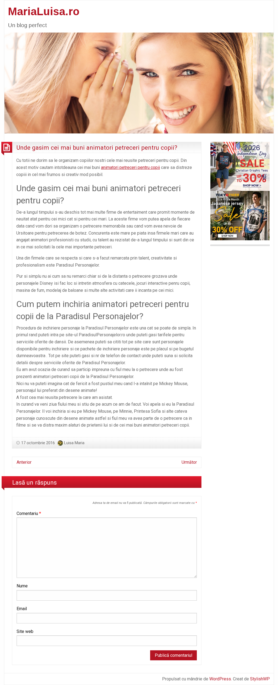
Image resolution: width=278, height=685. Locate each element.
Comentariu (29, 513)
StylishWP (260, 678)
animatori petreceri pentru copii (130, 167)
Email (22, 608)
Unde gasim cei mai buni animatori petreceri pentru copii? (96, 147)
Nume (22, 585)
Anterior (24, 462)
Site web (25, 631)
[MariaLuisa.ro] (139, 82)
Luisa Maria (74, 442)
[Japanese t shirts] (240, 215)
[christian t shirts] (240, 166)
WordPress (220, 678)
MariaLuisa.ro (44, 11)
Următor (189, 462)
